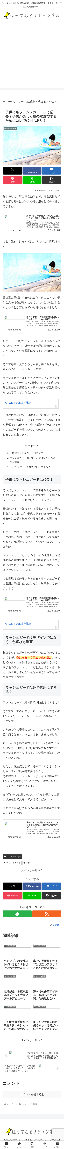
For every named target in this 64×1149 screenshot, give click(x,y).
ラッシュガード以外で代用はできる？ (30, 467)
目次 (27, 446)
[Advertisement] (32, 56)
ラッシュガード (13, 863)
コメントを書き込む (32, 1094)
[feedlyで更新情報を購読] (17, 913)
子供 (28, 863)
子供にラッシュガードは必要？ (26, 453)
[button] (51, 180)
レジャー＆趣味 (13, 856)
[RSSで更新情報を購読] (46, 913)
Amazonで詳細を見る (18, 402)
